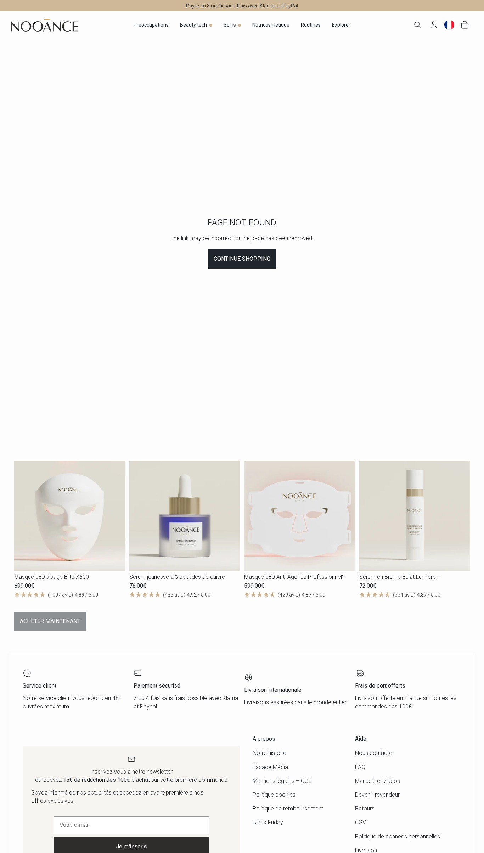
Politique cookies (274, 794)
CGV (360, 822)
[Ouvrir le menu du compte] (433, 25)
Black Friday (268, 822)
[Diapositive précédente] (24, 516)
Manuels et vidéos (377, 781)
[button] (69, 595)
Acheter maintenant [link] (50, 621)
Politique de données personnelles (397, 836)
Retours (365, 808)
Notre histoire (269, 753)
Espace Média (270, 767)
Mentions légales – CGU (282, 781)
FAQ (360, 767)
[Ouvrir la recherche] (417, 25)
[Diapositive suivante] (114, 516)
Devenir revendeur (377, 794)
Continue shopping (242, 258)
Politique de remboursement (288, 808)
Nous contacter (374, 753)
